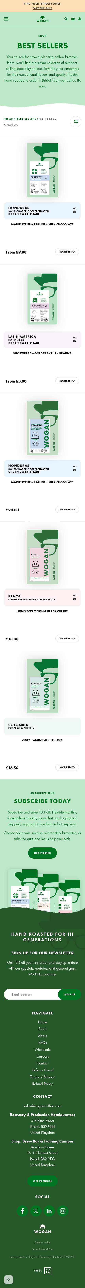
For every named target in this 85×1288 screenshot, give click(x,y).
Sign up (69, 994)
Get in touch (42, 1181)
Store (42, 1028)
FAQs (42, 1042)
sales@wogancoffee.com (42, 1105)
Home (42, 1021)
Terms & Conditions (43, 1249)
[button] (6, 18)
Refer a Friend (43, 1070)
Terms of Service (42, 1076)
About (42, 1035)
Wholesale (42, 1049)
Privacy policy (42, 1242)
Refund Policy (42, 1083)
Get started (42, 853)
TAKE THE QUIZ (42, 8)
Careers (42, 1056)
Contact (42, 1063)
